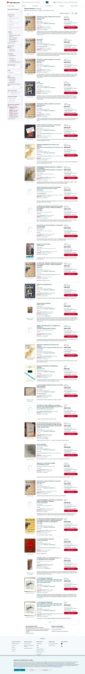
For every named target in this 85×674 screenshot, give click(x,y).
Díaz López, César (41, 368)
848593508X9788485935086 (49, 586)
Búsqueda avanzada (10, 5)
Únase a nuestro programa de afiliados (29, 646)
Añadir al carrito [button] (70, 27)
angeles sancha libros (44, 530)
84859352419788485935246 (49, 371)
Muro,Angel (39, 106)
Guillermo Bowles (40, 228)
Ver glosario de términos (56, 629)
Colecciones (23, 5)
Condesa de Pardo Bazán (42, 540)
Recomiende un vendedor (28, 648)
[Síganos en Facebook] (61, 644)
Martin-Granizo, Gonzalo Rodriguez (45, 147)
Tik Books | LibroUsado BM (45, 356)
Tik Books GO (42, 469)
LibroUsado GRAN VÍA (44, 293)
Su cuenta (65, 2)
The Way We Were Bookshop (45, 133)
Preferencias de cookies (51, 665)
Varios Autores (40, 83)
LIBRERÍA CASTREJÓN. (44, 177)
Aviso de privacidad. (58, 666)
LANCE (49, 315)
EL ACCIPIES (42, 333)
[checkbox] (8, 16)
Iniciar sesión (60, 2)
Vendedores (61, 5)
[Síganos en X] (61, 646)
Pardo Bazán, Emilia (41, 387)
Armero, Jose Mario (41, 126)
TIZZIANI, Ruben (40, 245)
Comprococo (42, 491)
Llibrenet (41, 234)
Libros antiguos (35, 5)
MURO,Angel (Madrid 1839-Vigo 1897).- (45, 408)
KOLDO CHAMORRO (41, 579)
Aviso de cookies (39, 652)
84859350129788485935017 (49, 23)
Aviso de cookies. (20, 666)
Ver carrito (13, 650)
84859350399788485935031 (49, 431)
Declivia (41, 47)
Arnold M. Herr (43, 194)
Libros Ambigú (42, 374)
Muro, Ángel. (39, 523)
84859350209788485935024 (49, 130)
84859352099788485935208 (49, 308)
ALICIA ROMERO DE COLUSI (43, 464)
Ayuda (76, 2)
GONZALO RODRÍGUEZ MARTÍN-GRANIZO (46, 169)
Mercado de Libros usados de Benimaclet (48, 274)
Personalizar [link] (45, 669)
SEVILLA (46, 438)
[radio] (8, 49)
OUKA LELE (56, 579)
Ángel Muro (39, 267)
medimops (42, 113)
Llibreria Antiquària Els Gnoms (46, 411)
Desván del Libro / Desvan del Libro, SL (47, 613)
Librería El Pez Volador (44, 251)
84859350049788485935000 (49, 391)
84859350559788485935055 (49, 87)
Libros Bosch (42, 434)
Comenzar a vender (74, 5)
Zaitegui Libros (43, 215)
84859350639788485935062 (49, 152)
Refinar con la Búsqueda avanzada (46, 10)
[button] (25, 13)
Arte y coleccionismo (48, 5)
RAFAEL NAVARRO (48, 581)
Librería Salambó (43, 311)
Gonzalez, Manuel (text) (42, 188)
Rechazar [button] (32, 669)
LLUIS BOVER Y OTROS (45, 582)
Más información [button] (11, 118)
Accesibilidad (38, 654)
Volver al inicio (42, 638)
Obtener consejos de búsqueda (58, 627)
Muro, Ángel (39, 40)
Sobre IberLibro (38, 643)
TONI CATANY (49, 579)
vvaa (38, 285)
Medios (37, 645)
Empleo (37, 647)
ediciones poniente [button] (33, 10)
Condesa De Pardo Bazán (42, 502)
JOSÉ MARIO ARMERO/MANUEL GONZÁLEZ (46, 328)
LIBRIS (46, 315)
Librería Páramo (43, 589)
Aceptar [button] (19, 669)
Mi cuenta (13, 647)
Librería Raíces (43, 394)
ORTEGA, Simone (40, 304)
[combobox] (33, 2)
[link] (76, 13)
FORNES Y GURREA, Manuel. (43, 427)
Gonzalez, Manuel (50, 126)
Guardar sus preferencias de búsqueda (59, 631)
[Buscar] (47, 2)
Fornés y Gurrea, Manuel (42, 445)
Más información (11, 42)
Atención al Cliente (52, 645)
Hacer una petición (30, 633)
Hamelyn (41, 26)
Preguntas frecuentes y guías (53, 643)
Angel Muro (39, 19)
